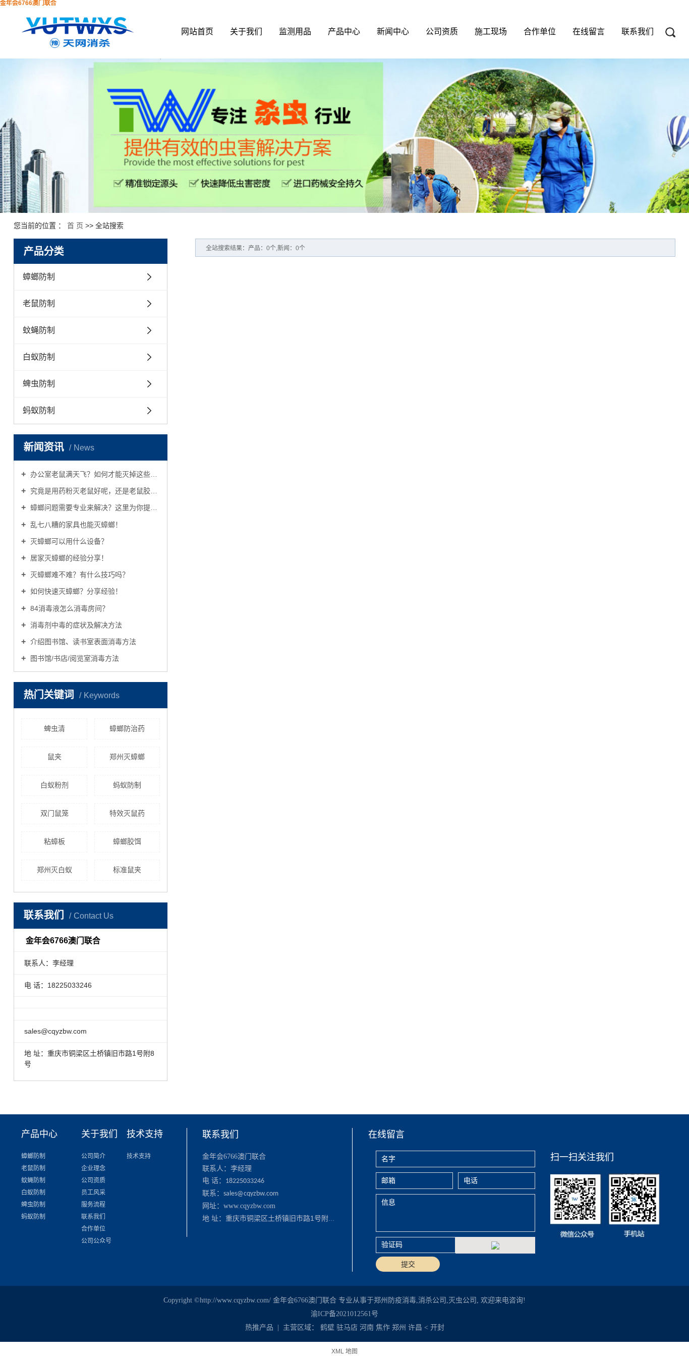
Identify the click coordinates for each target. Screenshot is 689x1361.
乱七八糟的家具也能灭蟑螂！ (75, 525)
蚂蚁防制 (39, 410)
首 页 (75, 225)
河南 (367, 1327)
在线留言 (588, 31)
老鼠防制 (39, 303)
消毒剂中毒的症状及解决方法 (75, 625)
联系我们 (637, 31)
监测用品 (295, 31)
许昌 (415, 1327)
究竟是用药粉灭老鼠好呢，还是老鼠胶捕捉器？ (94, 491)
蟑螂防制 (39, 276)
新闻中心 (393, 31)
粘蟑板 (54, 841)
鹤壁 (327, 1327)
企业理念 (93, 1168)
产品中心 (344, 31)
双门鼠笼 (54, 813)
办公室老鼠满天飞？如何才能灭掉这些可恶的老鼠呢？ (94, 474)
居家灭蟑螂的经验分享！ (68, 558)
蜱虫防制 (39, 383)
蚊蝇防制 (39, 330)
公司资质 (442, 31)
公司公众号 (96, 1240)
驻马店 (347, 1327)
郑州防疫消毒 (395, 1300)
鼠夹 (54, 757)
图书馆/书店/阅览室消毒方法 (73, 658)
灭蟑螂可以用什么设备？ (68, 541)
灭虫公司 (462, 1300)
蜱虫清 (54, 728)
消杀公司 (432, 1300)
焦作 (383, 1327)
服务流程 (93, 1204)
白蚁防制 (39, 357)
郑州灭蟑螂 (127, 757)
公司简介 (93, 1156)
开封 (437, 1327)
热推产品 (259, 1327)
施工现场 (491, 31)
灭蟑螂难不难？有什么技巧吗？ (78, 575)
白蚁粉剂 (54, 785)
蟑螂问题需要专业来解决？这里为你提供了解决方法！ (94, 507)
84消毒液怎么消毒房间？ (68, 608)
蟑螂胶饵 (127, 841)
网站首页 (197, 31)
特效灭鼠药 (127, 813)
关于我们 (246, 31)
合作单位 (540, 31)
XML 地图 (344, 1351)
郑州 (399, 1327)
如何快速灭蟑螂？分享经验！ (75, 591)
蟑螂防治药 (127, 728)
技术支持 (139, 1156)
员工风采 (93, 1192)
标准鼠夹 (127, 870)
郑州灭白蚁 (54, 870)
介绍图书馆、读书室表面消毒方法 (82, 642)
